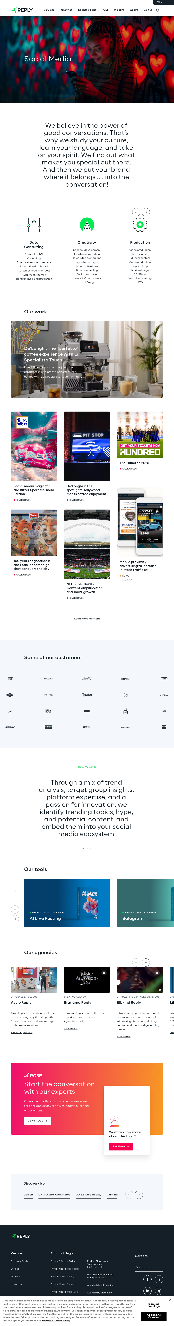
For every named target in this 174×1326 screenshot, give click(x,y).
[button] (37, 1121)
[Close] (170, 1299)
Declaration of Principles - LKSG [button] (100, 1276)
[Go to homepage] (22, 10)
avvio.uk (16, 1033)
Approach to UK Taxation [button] (100, 1285)
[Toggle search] (157, 10)
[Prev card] (15, 909)
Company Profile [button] (20, 1261)
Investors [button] (15, 1277)
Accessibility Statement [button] (99, 1293)
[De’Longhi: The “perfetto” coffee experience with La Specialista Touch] (87, 359)
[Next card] (15, 919)
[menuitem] (49, 10)
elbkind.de (123, 1037)
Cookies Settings (154, 1305)
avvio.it (27, 1033)
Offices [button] (15, 1269)
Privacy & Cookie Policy (56, 1321)
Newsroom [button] (16, 1284)
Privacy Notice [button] (65, 1269)
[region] (87, 1311)
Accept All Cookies (154, 1316)
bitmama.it (70, 1029)
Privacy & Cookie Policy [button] (63, 1261)
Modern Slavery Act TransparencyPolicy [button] (97, 1264)
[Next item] (146, 212)
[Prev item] (136, 212)
